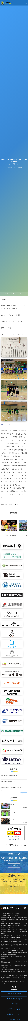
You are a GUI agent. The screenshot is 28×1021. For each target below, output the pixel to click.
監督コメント (5, 424)
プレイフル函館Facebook (14, 993)
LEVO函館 (14, 1004)
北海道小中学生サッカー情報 (15, 908)
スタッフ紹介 (13, 812)
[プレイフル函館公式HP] (6, 3)
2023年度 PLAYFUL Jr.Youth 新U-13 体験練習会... (11, 787)
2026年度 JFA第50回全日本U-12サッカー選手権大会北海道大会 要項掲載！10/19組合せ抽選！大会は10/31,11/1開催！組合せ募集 (14, 919)
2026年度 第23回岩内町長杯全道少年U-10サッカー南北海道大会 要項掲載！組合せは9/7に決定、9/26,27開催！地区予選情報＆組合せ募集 (14, 971)
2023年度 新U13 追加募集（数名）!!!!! (9, 781)
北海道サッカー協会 (14, 1014)
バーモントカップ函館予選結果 (9, 535)
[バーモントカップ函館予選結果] (9, 525)
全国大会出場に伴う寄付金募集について (9, 775)
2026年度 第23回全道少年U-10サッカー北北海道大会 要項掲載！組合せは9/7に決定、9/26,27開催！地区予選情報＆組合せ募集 (14, 977)
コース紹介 (12, 819)
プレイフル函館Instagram (14, 999)
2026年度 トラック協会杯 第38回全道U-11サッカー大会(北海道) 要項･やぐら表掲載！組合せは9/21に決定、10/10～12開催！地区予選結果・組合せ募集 (14, 925)
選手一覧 (12, 804)
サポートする (14, 865)
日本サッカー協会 (14, 1009)
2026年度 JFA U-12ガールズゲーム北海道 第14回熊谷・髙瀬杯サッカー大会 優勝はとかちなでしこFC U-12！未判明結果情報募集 (14, 931)
